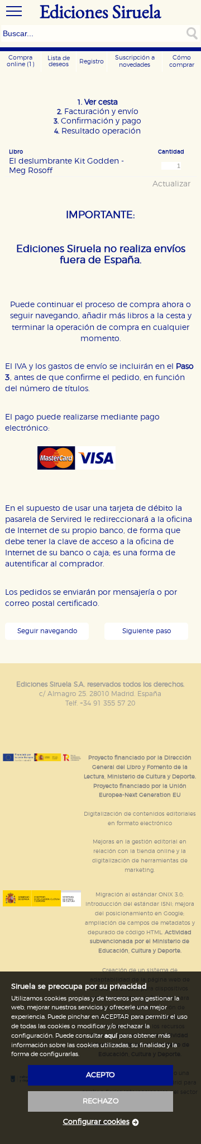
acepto (100, 1075)
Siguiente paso (146, 631)
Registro (91, 61)
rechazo (101, 1101)
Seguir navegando (47, 631)
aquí (110, 1036)
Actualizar (171, 184)
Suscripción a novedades (135, 61)
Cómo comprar (181, 61)
